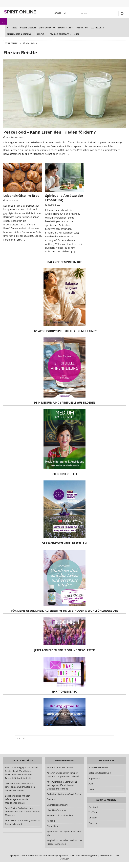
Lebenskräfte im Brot (21, 195)
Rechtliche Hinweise (98, 767)
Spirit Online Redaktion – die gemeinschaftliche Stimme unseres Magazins (22, 811)
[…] (68, 153)
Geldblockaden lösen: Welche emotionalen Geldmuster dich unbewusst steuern (20, 787)
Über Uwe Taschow (56, 810)
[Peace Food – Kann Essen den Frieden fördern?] (64, 93)
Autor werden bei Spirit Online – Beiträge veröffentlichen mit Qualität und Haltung (63, 785)
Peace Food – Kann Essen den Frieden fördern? (49, 132)
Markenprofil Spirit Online (60, 815)
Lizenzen (93, 789)
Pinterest (93, 822)
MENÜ (4, 23)
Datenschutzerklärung (100, 772)
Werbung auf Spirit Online (60, 767)
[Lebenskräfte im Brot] (22, 177)
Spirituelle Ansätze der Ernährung (64, 197)
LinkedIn (93, 817)
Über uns (51, 799)
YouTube (93, 812)
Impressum (94, 778)
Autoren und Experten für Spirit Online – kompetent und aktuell (63, 774)
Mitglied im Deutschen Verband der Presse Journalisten (64, 842)
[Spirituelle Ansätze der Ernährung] (64, 177)
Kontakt (51, 820)
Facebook (93, 807)
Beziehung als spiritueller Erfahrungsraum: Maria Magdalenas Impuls (17, 799)
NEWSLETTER (60, 12)
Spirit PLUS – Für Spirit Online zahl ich (64, 833)
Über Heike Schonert (57, 804)
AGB (91, 783)
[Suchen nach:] (64, 738)
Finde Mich (52, 826)
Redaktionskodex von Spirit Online (64, 794)
